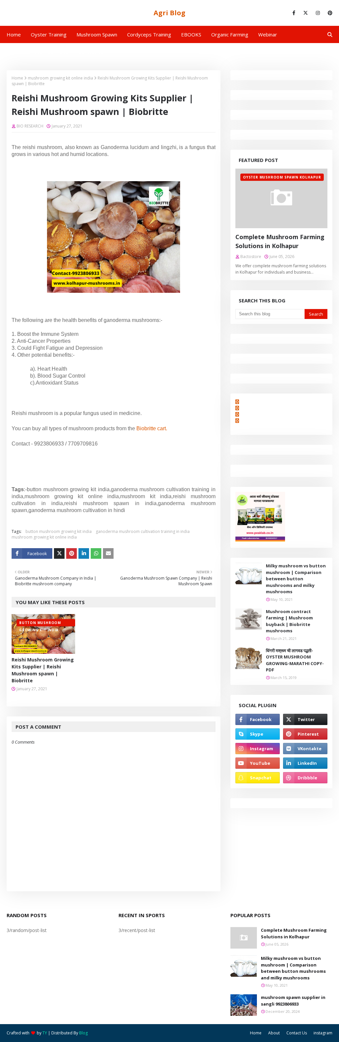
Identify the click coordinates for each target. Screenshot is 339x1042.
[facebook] (294, 13)
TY (44, 1033)
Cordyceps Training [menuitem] (149, 34)
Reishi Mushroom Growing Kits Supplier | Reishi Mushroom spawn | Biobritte (43, 670)
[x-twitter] (305, 13)
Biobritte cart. (151, 428)
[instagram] (318, 13)
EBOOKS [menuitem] (191, 34)
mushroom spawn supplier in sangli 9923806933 (293, 1000)
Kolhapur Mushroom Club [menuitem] (40, 51)
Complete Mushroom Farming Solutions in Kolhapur (279, 241)
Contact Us (296, 1033)
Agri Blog (169, 12)
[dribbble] (305, 777)
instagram (323, 1033)
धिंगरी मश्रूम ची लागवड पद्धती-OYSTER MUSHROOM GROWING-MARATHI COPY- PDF (295, 660)
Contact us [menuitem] (91, 51)
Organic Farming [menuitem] (229, 34)
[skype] (257, 734)
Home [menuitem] (14, 34)
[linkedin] (305, 763)
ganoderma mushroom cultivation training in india (143, 531)
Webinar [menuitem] (267, 34)
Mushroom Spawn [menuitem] (96, 34)
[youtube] (257, 763)
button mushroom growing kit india (58, 531)
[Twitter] (59, 553)
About (274, 1033)
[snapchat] (257, 777)
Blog (83, 1033)
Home (17, 78)
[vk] (305, 748)
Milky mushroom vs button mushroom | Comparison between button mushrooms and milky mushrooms (296, 579)
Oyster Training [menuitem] (49, 34)
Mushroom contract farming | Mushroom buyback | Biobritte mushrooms (289, 621)
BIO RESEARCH (30, 126)
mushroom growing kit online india (60, 78)
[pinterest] (328, 13)
